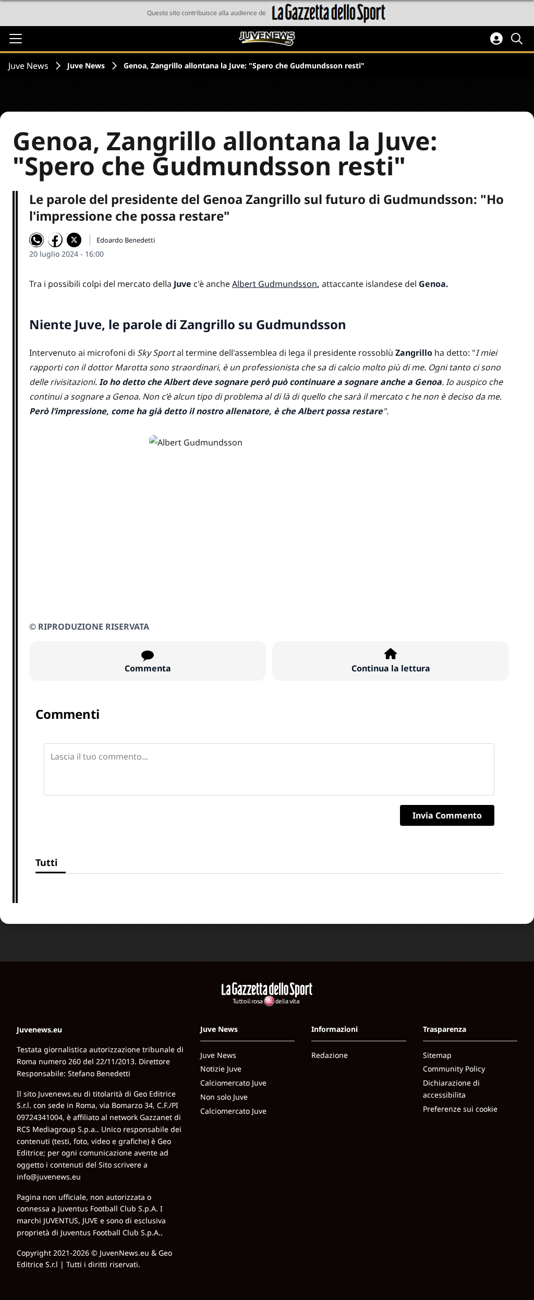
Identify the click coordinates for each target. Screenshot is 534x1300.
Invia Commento (447, 815)
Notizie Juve (220, 1069)
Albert (245, 284)
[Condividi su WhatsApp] (36, 240)
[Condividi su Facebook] (55, 240)
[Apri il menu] (15, 38)
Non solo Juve (224, 1097)
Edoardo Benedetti (125, 240)
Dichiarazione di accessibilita (451, 1089)
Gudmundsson (287, 284)
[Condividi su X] (74, 240)
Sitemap (437, 1055)
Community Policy (454, 1069)
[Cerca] (518, 38)
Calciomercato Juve (233, 1083)
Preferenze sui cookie (460, 1109)
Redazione (329, 1055)
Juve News (28, 65)
